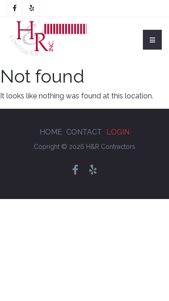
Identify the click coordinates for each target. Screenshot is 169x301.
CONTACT (84, 132)
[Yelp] (32, 8)
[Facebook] (14, 8)
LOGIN (117, 132)
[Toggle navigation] (152, 40)
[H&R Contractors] (47, 39)
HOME (51, 132)
